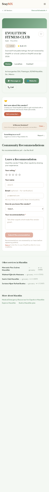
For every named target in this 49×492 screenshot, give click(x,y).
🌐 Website (31, 81)
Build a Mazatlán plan (27, 303)
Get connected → (12, 114)
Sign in (7, 245)
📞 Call (11, 87)
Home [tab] (8, 64)
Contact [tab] (29, 64)
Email (19, 191)
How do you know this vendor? (18, 204)
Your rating (10, 170)
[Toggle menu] (44, 4)
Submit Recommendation (19, 235)
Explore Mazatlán (9, 303)
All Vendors (8, 10)
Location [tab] (18, 64)
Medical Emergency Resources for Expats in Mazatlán (23, 300)
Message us (15, 81)
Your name (9, 180)
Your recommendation (15, 215)
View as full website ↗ (39, 10)
